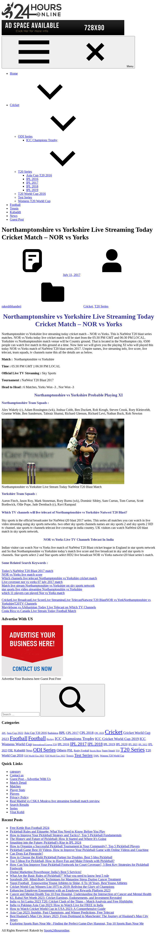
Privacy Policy (19, 797)
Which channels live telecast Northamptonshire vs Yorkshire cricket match (49, 578)
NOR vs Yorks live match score (22, 574)
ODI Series (25, 136)
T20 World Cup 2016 (32, 193)
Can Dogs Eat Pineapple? (26, 853)
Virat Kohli (17, 812)
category (15, 771)
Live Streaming (55, 600)
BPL (62, 733)
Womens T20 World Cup (34, 201)
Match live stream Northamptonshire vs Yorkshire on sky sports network (48, 585)
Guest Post (17, 219)
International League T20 (45, 744)
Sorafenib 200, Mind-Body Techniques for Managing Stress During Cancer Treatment (65, 879)
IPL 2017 (32, 182)
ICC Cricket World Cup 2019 (117, 739)
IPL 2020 (122, 744)
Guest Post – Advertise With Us (30, 779)
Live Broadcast (21, 600)
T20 (16, 603)
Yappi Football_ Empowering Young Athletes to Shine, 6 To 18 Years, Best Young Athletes (68, 883)
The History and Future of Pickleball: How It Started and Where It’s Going (58, 839)
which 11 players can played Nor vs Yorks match (33, 593)
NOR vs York (115, 600)
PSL (70, 750)
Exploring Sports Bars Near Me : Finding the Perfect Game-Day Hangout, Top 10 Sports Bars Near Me (77, 923)
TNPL (96, 756)
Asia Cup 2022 (15, 733)
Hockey (50, 739)
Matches (15, 786)
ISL (10, 750)
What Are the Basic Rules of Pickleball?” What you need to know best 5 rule (59, 875)
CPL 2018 (87, 733)
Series (14, 808)
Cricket (14, 105)
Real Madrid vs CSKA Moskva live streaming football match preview (55, 801)
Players (14, 793)
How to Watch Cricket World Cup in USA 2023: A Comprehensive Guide (57, 908)
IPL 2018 (32, 186)
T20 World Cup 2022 (55, 756)
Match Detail (18, 782)
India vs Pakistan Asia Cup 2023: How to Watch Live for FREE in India (56, 905)
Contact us (17, 775)
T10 (118, 751)
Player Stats (17, 790)
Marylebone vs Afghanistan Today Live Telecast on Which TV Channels (49, 607)
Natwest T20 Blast (94, 600)
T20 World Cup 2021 (34, 756)
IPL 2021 (133, 744)
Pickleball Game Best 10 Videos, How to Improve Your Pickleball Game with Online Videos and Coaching (79, 850)
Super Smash (108, 750)
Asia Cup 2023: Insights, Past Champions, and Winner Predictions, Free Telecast (62, 912)
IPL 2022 (142, 744)
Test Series (25, 197)
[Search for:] (21, 714)
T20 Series (25, 171)
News (13, 216)
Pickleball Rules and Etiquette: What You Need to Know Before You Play (57, 831)
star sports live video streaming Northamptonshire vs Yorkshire (42, 589)
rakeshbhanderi (11, 306)
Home (14, 73)
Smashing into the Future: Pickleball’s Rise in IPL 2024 (45, 842)
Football (15, 204)
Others (61, 750)
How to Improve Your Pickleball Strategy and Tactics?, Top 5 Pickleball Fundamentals (65, 835)
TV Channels (28, 603)
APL (4, 733)
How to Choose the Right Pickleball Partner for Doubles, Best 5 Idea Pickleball (61, 857)
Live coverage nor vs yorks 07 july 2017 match (32, 582)
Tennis (14, 208)
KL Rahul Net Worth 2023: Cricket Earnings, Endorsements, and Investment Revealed (66, 897)
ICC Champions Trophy (41, 140)
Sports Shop (95, 751)
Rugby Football (81, 750)
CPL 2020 (99, 733)
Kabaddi (15, 212)
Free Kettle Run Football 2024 (29, 828)
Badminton (53, 733)
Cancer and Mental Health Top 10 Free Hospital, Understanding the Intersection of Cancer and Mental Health (80, 894)
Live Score (38, 600)
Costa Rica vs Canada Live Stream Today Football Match (39, 611)
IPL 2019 (32, 190)
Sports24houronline (56, 930)
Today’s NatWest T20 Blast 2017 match (27, 571)
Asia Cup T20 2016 (39, 175)
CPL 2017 (72, 732)
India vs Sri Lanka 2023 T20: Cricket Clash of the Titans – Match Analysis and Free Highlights (71, 901)
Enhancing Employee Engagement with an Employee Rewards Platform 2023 (60, 890)
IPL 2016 (32, 179)
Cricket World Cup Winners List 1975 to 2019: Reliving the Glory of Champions (62, 886)
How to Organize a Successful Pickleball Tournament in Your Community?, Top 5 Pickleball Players (75, 846)
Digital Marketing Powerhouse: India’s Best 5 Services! (45, 872)
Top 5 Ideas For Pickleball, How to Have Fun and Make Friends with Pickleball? (62, 861)
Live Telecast (73, 600)
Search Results (19, 804)
